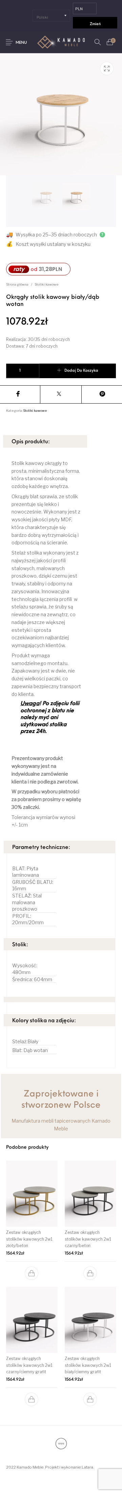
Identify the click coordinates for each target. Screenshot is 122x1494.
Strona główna (17, 284)
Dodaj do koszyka (81, 371)
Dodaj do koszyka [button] (32, 1273)
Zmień (95, 24)
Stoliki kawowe (47, 284)
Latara (87, 1467)
